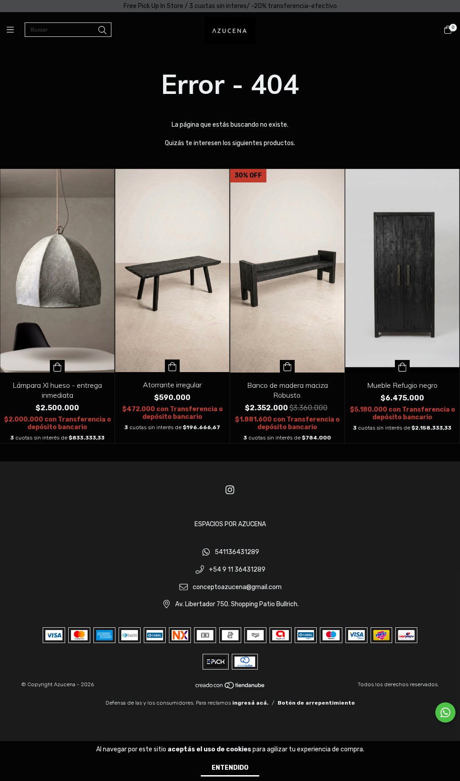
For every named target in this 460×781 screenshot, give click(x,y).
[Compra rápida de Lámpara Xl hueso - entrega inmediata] (57, 366)
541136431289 (237, 552)
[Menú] (16, 30)
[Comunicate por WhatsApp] (445, 712)
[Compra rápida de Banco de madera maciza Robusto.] (287, 366)
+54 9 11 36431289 (237, 569)
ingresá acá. (250, 703)
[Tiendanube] (230, 687)
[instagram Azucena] (230, 490)
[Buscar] (102, 30)
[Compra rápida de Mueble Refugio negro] (402, 366)
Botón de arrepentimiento (316, 703)
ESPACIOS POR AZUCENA (230, 524)
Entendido (230, 768)
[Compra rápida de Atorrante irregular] (172, 365)
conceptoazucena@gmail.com (237, 587)
